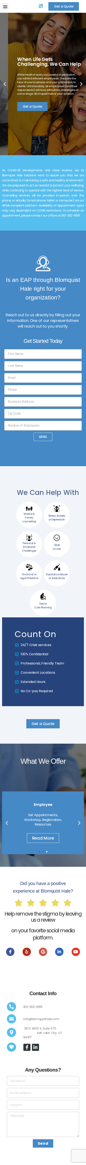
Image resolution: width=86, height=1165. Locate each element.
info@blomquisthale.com (41, 1019)
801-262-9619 (32, 1007)
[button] (5, 6)
